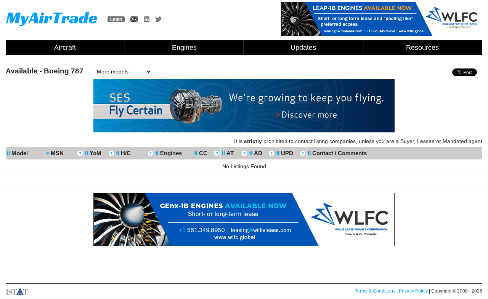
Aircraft (65, 47)
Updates (303, 47)
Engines (184, 47)
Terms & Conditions (375, 291)
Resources (422, 47)
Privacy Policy (413, 291)
